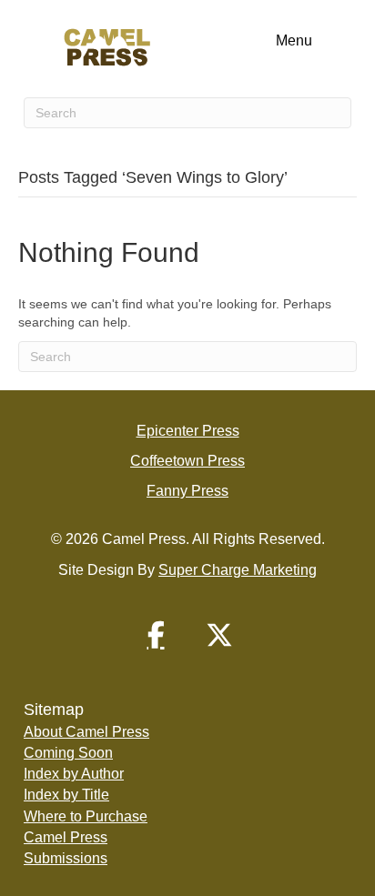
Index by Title (66, 794)
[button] (155, 635)
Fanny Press (187, 490)
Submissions (65, 858)
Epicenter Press (188, 430)
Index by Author (74, 773)
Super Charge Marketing (237, 570)
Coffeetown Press (187, 460)
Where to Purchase (85, 816)
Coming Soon (68, 752)
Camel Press (65, 837)
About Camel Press (86, 732)
